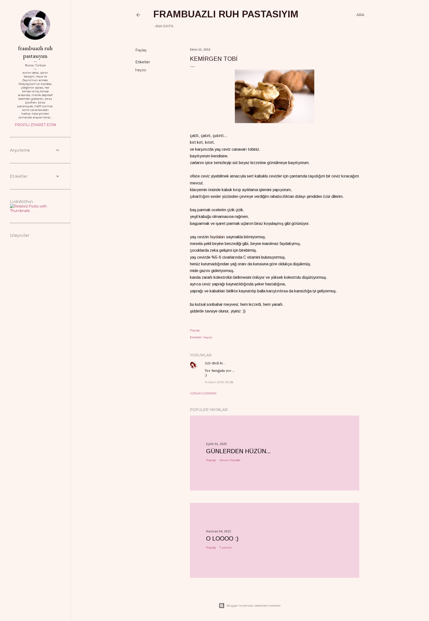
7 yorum (225, 547)
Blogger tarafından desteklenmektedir (254, 605)
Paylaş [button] (140, 50)
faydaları (217, 237)
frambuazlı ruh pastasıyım (225, 14)
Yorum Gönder (203, 393)
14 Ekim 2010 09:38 (219, 382)
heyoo (140, 70)
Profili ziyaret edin (35, 125)
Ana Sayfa (164, 26)
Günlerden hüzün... (238, 451)
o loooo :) (222, 538)
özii (208, 363)
